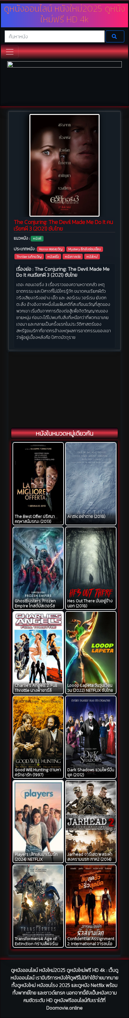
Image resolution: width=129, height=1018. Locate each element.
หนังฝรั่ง (53, 256)
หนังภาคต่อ (72, 256)
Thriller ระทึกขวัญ (29, 256)
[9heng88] (64, 82)
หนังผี (37, 238)
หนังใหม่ (92, 256)
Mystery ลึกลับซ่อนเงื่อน (84, 249)
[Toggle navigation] (9, 52)
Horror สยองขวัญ (51, 249)
